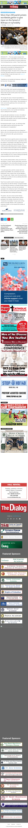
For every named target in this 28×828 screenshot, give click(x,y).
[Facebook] (2, 219)
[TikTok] (14, 518)
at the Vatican (6, 213)
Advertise (13, 824)
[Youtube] (20, 518)
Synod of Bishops (19, 213)
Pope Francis (4, 108)
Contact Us (19, 824)
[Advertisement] (14, 467)
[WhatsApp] (12, 219)
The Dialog (4, 24)
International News (7, 9)
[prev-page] (13, 254)
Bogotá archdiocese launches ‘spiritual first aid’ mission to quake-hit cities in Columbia (22, 248)
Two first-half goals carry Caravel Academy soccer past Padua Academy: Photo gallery (7, 228)
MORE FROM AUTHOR (19, 237)
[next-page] (15, 254)
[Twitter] (5, 219)
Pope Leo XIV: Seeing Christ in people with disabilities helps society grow (5, 248)
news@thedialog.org (16, 516)
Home (2, 9)
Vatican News (12, 12)
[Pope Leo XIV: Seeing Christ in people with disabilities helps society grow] (5, 243)
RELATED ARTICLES (8, 237)
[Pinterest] (8, 219)
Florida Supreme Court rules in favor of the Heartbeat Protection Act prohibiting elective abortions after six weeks (21, 229)
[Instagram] (11, 518)
